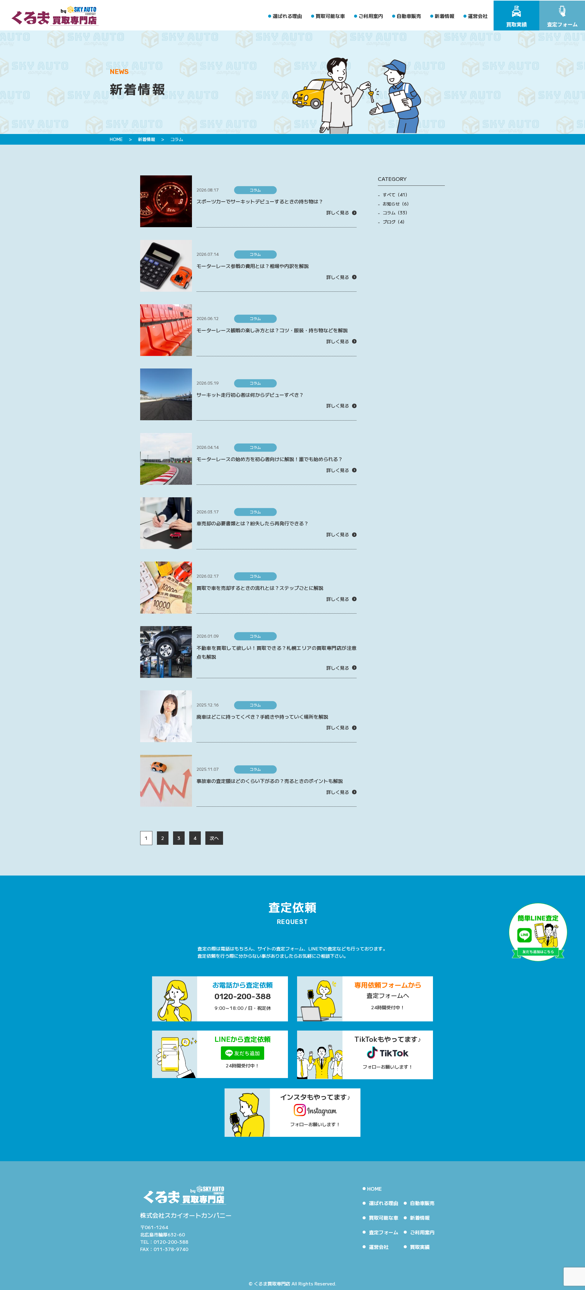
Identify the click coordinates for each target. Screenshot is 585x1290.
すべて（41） (396, 195)
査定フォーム (383, 1232)
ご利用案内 (371, 15)
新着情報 (444, 15)
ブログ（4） (395, 222)
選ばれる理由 (287, 15)
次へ (214, 838)
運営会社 (478, 15)
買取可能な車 (330, 15)
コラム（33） (396, 213)
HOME (374, 1188)
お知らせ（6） (397, 204)
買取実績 (420, 1246)
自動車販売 (409, 15)
